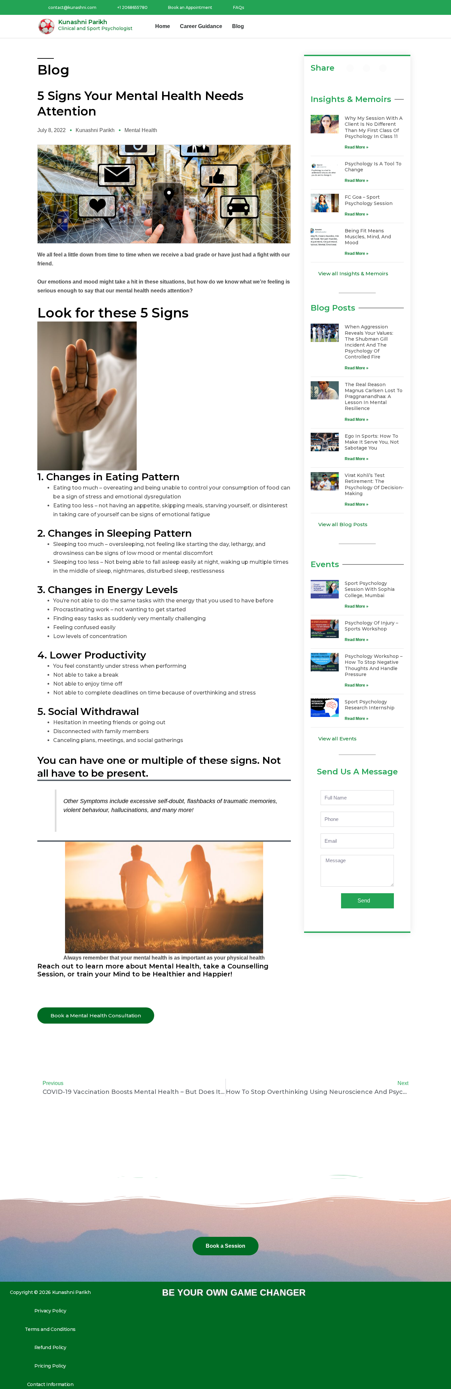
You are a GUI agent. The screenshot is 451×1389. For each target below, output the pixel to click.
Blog (238, 26)
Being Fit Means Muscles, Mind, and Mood (368, 237)
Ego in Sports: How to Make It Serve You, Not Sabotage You (372, 442)
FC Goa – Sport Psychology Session (369, 200)
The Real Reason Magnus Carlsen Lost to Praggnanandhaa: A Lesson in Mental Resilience (373, 397)
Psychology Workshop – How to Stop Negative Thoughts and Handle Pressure (373, 665)
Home (162, 26)
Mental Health (140, 130)
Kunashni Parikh (82, 22)
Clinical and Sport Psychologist (95, 28)
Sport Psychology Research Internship (370, 705)
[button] (350, 68)
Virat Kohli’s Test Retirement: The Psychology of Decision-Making (374, 484)
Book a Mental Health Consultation (96, 1015)
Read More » (356, 147)
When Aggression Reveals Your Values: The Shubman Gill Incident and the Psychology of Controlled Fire (369, 342)
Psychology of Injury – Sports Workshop (371, 626)
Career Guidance (201, 26)
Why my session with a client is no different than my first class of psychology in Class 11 (373, 127)
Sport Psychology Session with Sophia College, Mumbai (370, 589)
